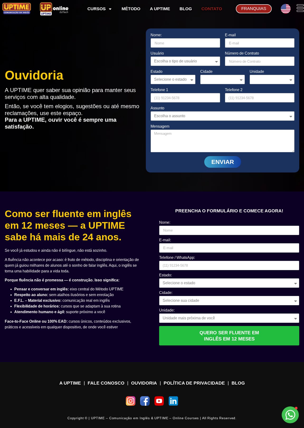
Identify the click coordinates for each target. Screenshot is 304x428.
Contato (211, 8)
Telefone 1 (159, 90)
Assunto (157, 108)
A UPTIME (160, 8)
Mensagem (160, 126)
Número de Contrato (242, 53)
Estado (156, 72)
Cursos (96, 8)
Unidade (257, 72)
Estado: (165, 275)
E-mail (230, 35)
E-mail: (165, 240)
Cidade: (165, 293)
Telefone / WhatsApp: (177, 258)
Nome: (156, 35)
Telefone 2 (233, 90)
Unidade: (167, 310)
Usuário (157, 53)
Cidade (206, 72)
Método (131, 8)
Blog (186, 8)
